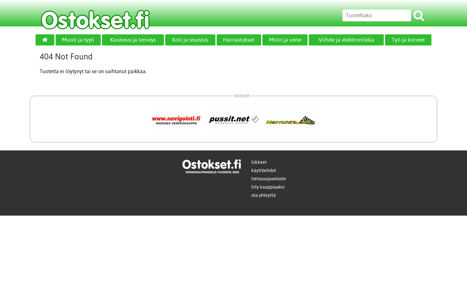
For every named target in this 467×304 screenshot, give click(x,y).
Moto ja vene (285, 40)
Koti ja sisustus (190, 40)
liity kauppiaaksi (268, 187)
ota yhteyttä (263, 195)
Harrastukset (238, 40)
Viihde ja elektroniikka (346, 40)
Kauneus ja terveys (133, 40)
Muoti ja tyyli (78, 40)
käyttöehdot (263, 170)
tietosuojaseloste (268, 178)
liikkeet (259, 162)
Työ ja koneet (408, 40)
